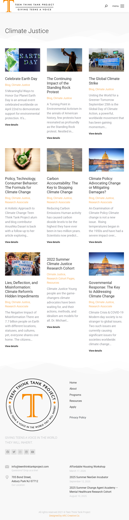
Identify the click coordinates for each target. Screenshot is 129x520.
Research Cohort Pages (60, 278)
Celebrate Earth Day (21, 79)
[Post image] (22, 60)
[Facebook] (7, 452)
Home (73, 382)
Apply (73, 407)
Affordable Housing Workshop (87, 466)
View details (11, 124)
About (73, 388)
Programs (75, 394)
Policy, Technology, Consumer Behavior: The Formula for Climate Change (21, 185)
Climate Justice (21, 84)
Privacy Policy (78, 417)
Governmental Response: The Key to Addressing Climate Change (104, 289)
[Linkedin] (26, 452)
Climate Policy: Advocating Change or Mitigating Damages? (105, 185)
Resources (53, 282)
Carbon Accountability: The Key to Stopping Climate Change (62, 185)
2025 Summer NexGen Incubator (89, 477)
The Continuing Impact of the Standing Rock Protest (59, 85)
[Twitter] (14, 452)
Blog (7, 84)
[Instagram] (20, 452)
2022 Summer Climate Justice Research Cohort (60, 263)
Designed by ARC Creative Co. (64, 515)
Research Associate (16, 202)
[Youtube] (32, 452)
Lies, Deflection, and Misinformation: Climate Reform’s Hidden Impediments (22, 289)
